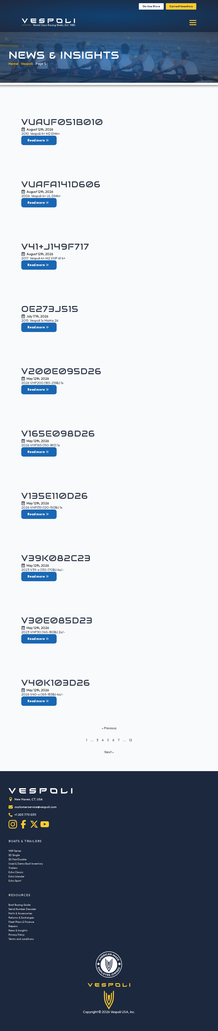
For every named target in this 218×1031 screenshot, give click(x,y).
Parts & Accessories (20, 913)
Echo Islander (16, 876)
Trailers (13, 867)
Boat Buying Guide (19, 904)
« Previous (109, 728)
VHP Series (15, 850)
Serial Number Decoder (22, 909)
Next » (109, 752)
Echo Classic (16, 872)
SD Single (14, 855)
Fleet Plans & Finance (21, 921)
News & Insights (18, 930)
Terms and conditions (21, 939)
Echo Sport (15, 880)
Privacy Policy (16, 934)
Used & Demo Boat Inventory (26, 863)
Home (13, 63)
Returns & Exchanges (21, 917)
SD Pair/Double (17, 859)
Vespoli (27, 63)
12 (130, 740)
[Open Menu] (192, 22)
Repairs (13, 926)
